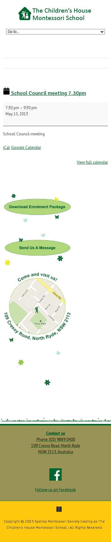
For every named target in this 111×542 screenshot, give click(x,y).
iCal (6, 147)
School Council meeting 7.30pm (48, 93)
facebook (59, 509)
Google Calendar (26, 147)
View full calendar (92, 162)
